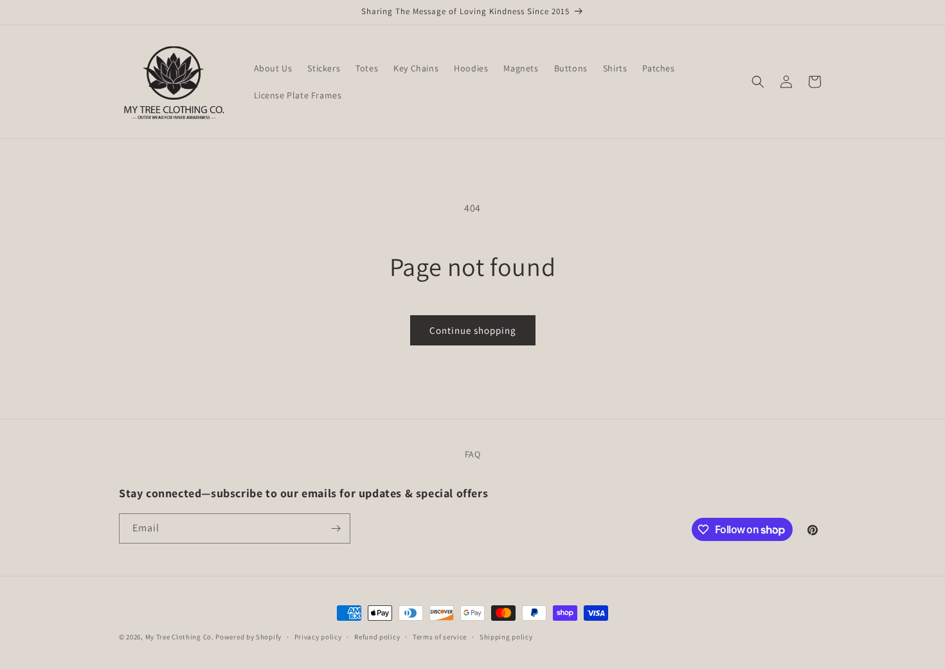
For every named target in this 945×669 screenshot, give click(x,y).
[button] (758, 82)
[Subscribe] (335, 528)
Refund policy (377, 636)
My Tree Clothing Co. (179, 636)
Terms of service (440, 636)
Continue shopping (472, 330)
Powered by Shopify (248, 636)
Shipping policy (506, 636)
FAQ (473, 454)
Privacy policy (318, 636)
